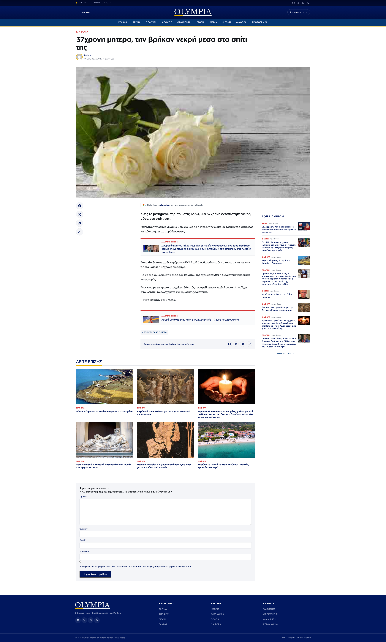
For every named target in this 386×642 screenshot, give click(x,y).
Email (82, 540)
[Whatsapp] (79, 223)
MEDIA (213, 22)
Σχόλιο (83, 496)
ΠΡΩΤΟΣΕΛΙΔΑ (260, 22)
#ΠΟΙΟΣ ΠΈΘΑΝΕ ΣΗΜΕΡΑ (154, 332)
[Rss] (308, 3)
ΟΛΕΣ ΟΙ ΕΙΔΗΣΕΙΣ (286, 354)
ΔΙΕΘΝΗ (227, 22)
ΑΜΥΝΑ (137, 22)
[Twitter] (298, 3)
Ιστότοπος (84, 551)
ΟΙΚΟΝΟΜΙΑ (183, 22)
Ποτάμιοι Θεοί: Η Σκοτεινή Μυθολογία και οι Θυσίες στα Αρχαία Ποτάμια (103, 466)
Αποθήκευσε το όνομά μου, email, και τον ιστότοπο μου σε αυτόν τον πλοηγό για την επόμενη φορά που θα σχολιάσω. (135, 566)
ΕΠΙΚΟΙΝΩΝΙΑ (270, 624)
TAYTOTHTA (269, 609)
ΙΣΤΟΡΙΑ (200, 22)
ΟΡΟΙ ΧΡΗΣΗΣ (270, 614)
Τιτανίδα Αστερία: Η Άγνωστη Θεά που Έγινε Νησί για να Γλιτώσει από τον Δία (164, 466)
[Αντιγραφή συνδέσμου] (79, 231)
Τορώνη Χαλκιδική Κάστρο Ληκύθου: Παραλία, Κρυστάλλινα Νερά (223, 466)
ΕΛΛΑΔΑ (122, 22)
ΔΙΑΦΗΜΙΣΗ (269, 619)
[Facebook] (293, 3)
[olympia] (193, 12)
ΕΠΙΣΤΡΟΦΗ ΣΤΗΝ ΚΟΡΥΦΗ (296, 638)
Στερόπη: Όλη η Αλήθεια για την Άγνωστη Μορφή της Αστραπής (163, 413)
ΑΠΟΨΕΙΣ (167, 22)
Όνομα (83, 529)
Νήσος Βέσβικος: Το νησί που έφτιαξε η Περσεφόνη (104, 411)
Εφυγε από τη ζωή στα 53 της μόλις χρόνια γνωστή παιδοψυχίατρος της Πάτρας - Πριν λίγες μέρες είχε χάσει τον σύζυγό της (225, 414)
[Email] (303, 3)
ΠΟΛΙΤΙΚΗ (151, 22)
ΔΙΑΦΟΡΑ (241, 22)
